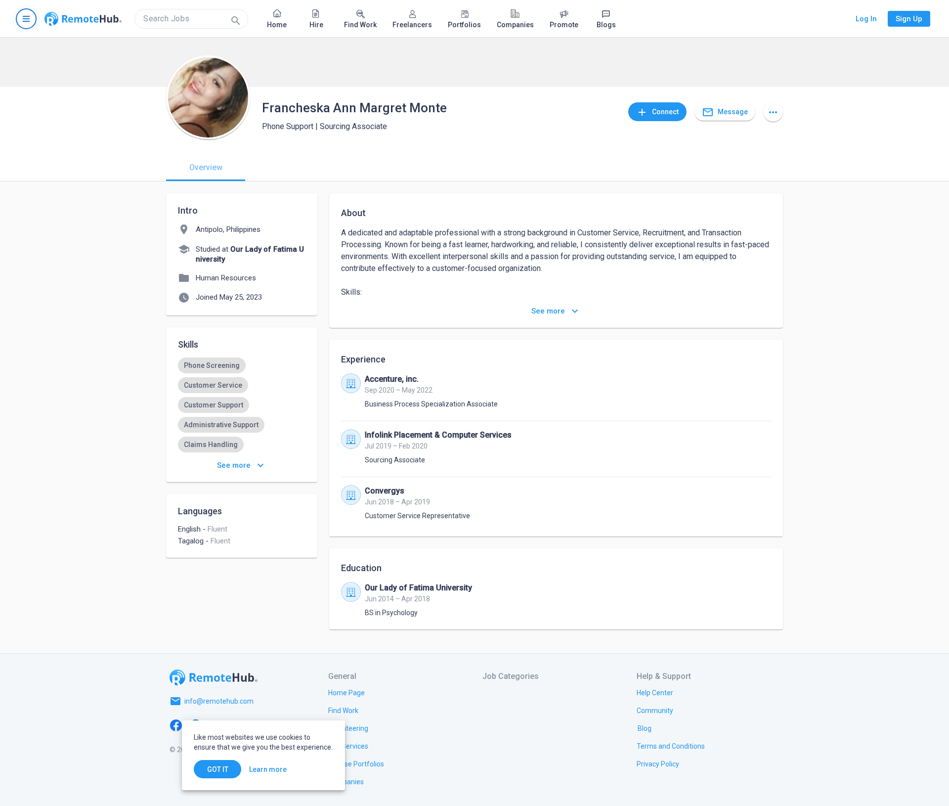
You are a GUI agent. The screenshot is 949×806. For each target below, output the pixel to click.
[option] (212, 365)
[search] (191, 18)
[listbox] (241, 405)
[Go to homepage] (83, 19)
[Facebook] (176, 725)
